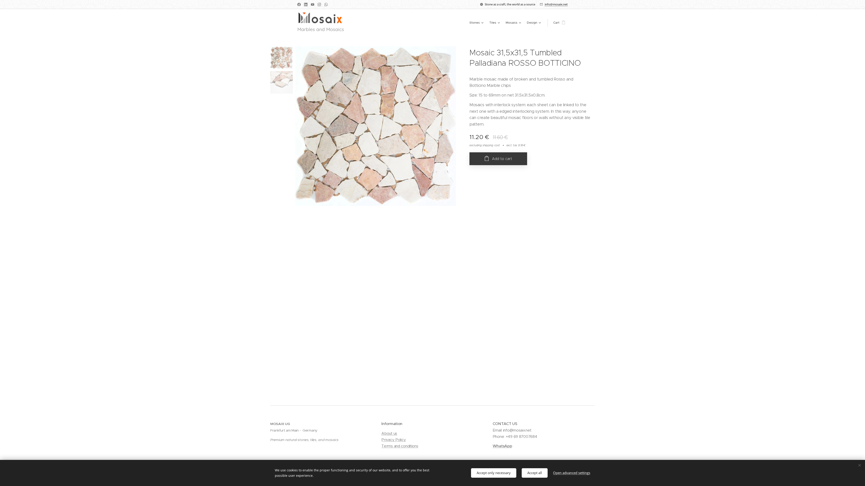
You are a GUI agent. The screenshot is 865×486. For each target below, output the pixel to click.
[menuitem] (477, 22)
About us (389, 433)
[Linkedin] (306, 4)
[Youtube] (312, 4)
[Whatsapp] (326, 4)
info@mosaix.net (556, 4)
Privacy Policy (393, 439)
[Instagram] (319, 4)
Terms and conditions (399, 445)
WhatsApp (502, 445)
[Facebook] (299, 4)
